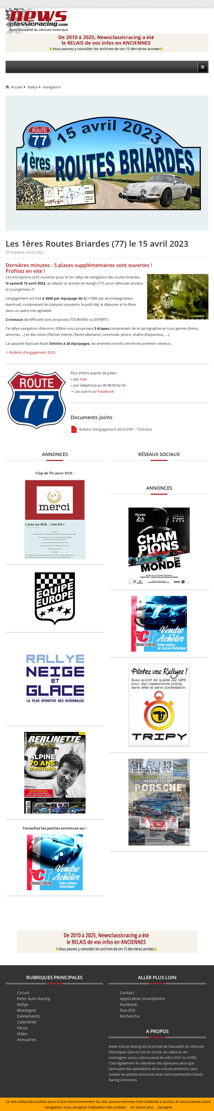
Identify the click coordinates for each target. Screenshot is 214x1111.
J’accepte (165, 1107)
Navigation (52, 86)
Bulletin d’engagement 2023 (32, 352)
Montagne (26, 1010)
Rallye (33, 86)
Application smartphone (142, 998)
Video (22, 1033)
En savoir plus (142, 1107)
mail (83, 379)
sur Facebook (103, 391)
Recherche (130, 1016)
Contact (127, 992)
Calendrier (27, 1022)
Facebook (128, 1004)
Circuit (23, 992)
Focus (22, 1027)
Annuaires (26, 1039)
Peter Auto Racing (33, 998)
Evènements (28, 1016)
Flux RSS (127, 1010)
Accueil (16, 86)
